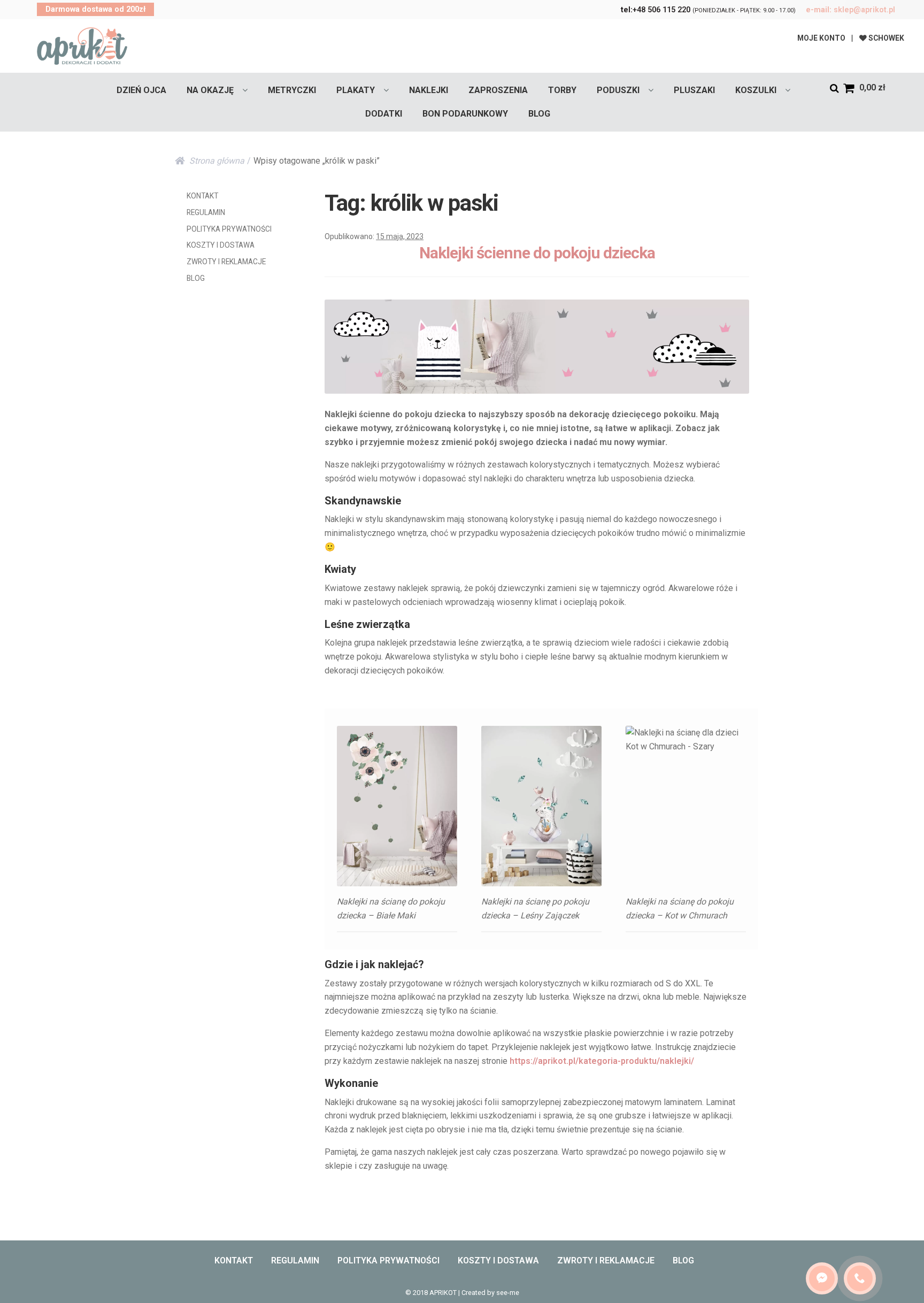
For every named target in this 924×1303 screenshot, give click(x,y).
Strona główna (216, 161)
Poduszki (618, 90)
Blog (539, 114)
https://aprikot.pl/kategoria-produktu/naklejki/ (602, 1061)
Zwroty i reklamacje (226, 261)
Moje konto (821, 38)
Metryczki (292, 90)
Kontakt (202, 195)
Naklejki (428, 90)
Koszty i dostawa (221, 245)
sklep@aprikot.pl (850, 9)
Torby (562, 90)
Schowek (885, 38)
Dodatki (383, 114)
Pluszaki (694, 90)
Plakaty (355, 90)
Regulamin (206, 212)
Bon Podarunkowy (465, 114)
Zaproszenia (498, 90)
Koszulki (755, 90)
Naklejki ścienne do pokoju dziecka (537, 252)
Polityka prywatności (229, 229)
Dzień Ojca (141, 90)
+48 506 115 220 (655, 9)
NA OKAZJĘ (210, 90)
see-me (507, 1293)
